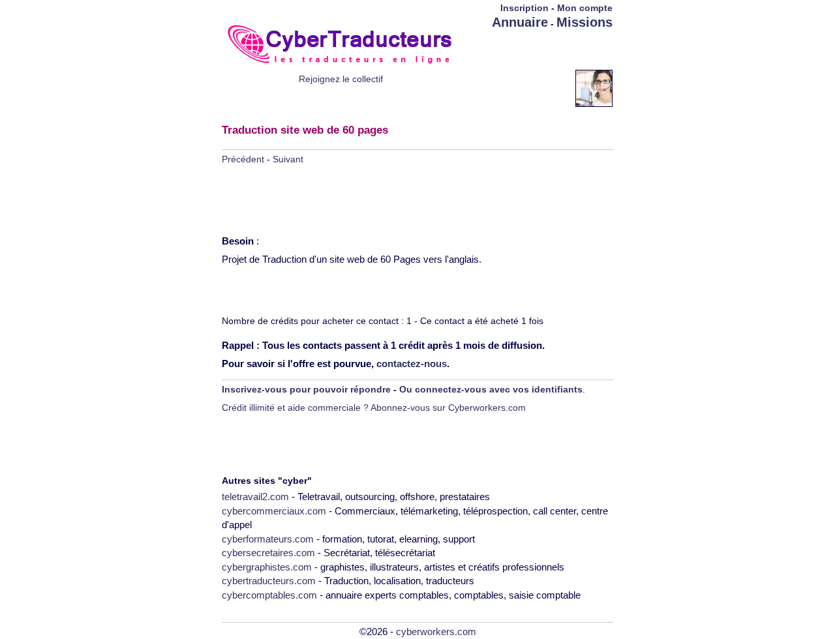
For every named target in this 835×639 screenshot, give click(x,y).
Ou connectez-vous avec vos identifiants (491, 389)
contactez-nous (411, 363)
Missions (584, 22)
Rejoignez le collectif (341, 79)
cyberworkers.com (436, 631)
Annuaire (520, 22)
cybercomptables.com (269, 595)
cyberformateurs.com (268, 538)
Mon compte (585, 8)
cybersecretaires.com (268, 552)
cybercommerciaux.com (274, 510)
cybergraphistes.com (267, 566)
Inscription (524, 8)
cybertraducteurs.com (269, 580)
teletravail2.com (255, 496)
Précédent (243, 159)
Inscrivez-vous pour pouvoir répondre (306, 389)
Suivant (288, 159)
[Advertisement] (536, 50)
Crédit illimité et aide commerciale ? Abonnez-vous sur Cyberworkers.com (374, 407)
